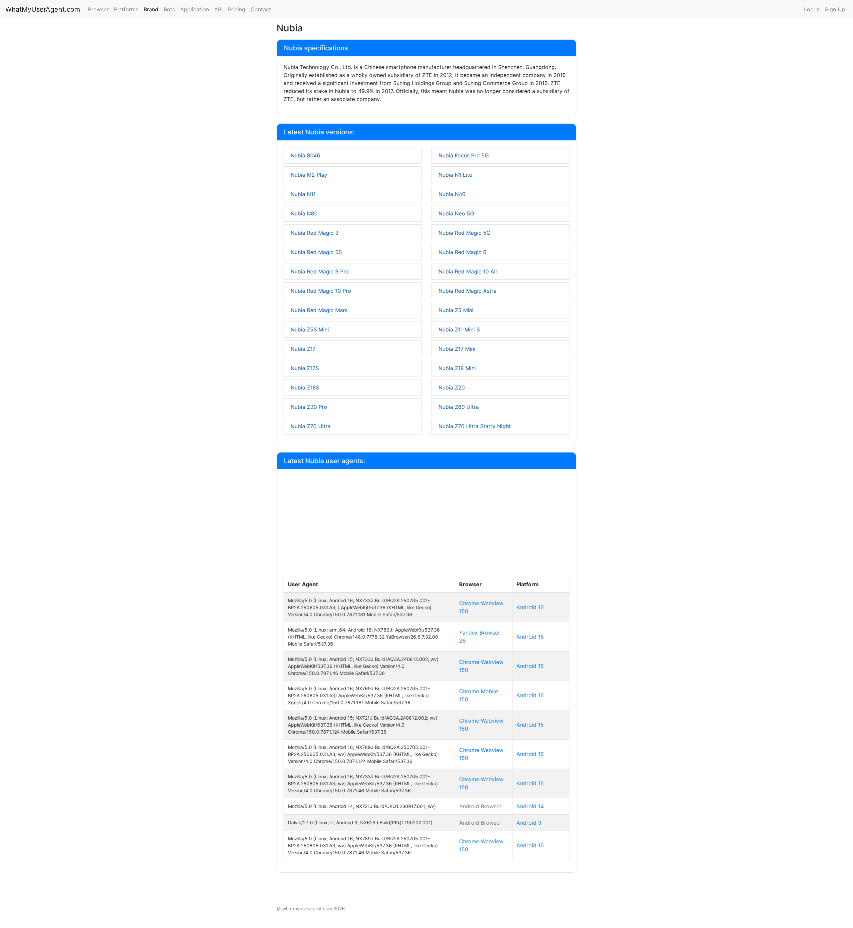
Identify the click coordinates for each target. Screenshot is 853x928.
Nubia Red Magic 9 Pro (320, 271)
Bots (169, 9)
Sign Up (835, 9)
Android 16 (530, 607)
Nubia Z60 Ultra (458, 406)
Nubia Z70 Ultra (311, 426)
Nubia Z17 (303, 348)
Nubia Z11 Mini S (459, 329)
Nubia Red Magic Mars (319, 310)
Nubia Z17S (305, 368)
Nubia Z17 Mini (456, 348)
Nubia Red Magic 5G (464, 232)
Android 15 (530, 666)
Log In (812, 9)
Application (194, 9)
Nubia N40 (451, 194)
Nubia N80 (304, 213)
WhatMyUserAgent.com (42, 9)
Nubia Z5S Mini (310, 329)
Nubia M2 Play (309, 174)
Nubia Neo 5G (456, 213)
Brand (151, 9)
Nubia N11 (303, 194)
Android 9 (528, 822)
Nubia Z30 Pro (309, 406)
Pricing (236, 9)
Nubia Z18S (305, 387)
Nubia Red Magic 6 (462, 252)
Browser (98, 9)
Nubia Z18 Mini (457, 368)
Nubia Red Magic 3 (315, 232)
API (218, 9)
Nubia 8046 (305, 155)
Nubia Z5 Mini (455, 310)
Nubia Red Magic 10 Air (467, 271)
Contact (261, 9)
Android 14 (530, 806)
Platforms (126, 9)
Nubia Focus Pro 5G (463, 155)
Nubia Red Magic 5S (316, 252)
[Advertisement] (426, 526)
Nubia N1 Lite (455, 174)
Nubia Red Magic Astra (467, 290)
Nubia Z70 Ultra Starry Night (474, 426)
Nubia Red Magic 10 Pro (321, 290)
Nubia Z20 (451, 387)
